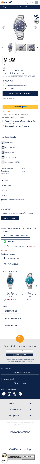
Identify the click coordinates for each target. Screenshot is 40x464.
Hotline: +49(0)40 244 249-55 (17, 236)
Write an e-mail (12, 264)
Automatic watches (14, 318)
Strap (6, 195)
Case (6, 180)
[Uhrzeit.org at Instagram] (9, 394)
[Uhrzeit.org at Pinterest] (20, 394)
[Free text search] (26, 3)
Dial (5, 190)
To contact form (13, 258)
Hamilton (10, 293)
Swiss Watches (11, 325)
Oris (29, 293)
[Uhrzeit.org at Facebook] (4, 394)
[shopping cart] (31, 3)
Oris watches (11, 311)
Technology (8, 185)
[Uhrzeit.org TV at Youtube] (14, 394)
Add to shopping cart (21, 93)
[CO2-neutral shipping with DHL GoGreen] (21, 457)
